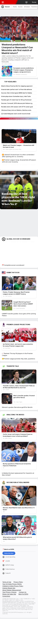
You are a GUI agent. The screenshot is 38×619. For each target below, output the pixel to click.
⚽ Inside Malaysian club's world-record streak (15, 113)
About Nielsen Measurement (11, 590)
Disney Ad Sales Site (9, 594)
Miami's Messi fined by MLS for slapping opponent (17, 86)
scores (34, 2)
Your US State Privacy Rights (12, 584)
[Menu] (2, 2)
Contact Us (22, 592)
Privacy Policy (18, 582)
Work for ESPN (23, 594)
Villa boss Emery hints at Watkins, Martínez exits (16, 110)
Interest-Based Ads (8, 588)
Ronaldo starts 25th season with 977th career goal (17, 107)
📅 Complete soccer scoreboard (13, 265)
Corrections (6, 596)
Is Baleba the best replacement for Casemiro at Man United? (18, 474)
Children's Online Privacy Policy (12, 586)
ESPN (11, 2)
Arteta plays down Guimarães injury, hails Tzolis (16, 96)
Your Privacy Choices (9, 592)
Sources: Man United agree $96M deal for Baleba (16, 93)
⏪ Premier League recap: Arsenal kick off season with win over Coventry (19, 161)
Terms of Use (6, 582)
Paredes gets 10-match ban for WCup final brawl (16, 100)
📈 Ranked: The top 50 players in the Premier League (17, 354)
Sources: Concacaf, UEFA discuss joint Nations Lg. (17, 103)
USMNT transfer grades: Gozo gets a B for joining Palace (19, 314)
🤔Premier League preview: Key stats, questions (18, 359)
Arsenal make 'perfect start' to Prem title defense (16, 89)
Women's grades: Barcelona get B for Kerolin (17, 407)
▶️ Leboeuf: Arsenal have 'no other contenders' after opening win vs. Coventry (18, 155)
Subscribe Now (8, 553)
